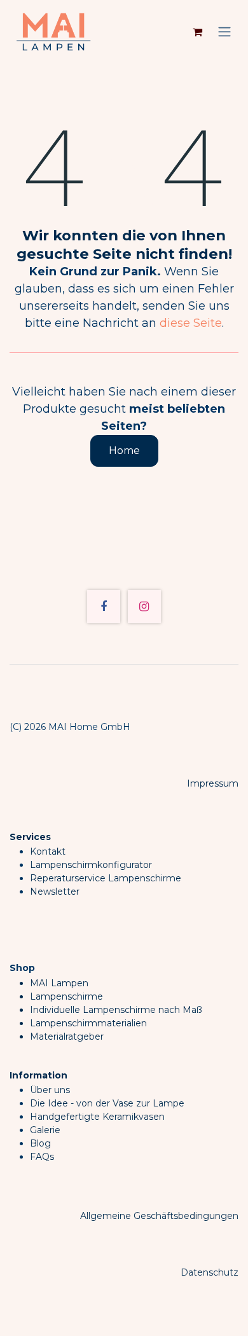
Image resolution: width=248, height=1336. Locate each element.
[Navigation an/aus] (224, 32)
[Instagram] (144, 606)
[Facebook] (103, 606)
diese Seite (191, 323)
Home (124, 450)
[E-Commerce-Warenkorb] (197, 31)
